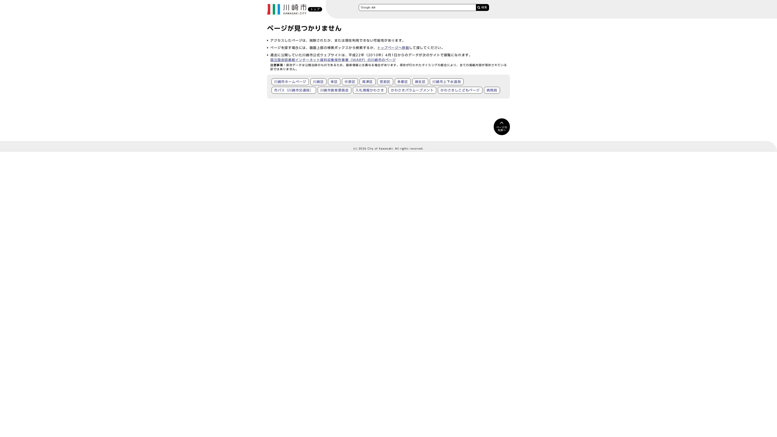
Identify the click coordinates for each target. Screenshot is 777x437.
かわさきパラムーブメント (412, 90)
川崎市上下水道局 (446, 81)
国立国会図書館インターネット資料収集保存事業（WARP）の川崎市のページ (333, 60)
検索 (484, 7)
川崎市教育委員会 (334, 90)
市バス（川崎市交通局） (293, 90)
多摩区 (402, 81)
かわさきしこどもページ (460, 90)
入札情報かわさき (370, 90)
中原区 (350, 81)
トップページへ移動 (393, 47)
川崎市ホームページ (290, 81)
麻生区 (420, 81)
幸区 (334, 81)
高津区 (367, 81)
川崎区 (318, 81)
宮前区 (385, 81)
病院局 (492, 90)
